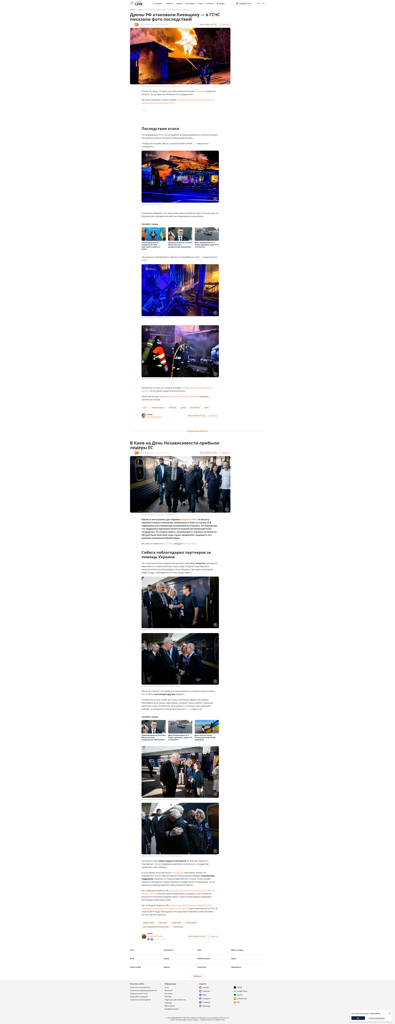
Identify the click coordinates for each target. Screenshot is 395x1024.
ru (258, 3)
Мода (233, 958)
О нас (167, 987)
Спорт (200, 3)
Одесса (167, 967)
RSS (238, 1002)
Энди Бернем (178, 927)
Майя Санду (176, 923)
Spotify (239, 995)
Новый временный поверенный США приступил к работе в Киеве (151, 245)
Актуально (168, 950)
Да (358, 1018)
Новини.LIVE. (189, 543)
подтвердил (178, 872)
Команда (168, 1003)
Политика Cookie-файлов (140, 1000)
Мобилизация (204, 958)
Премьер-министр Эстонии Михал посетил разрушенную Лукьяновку (180, 244)
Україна (159, 3)
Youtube (205, 987)
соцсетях (168, 543)
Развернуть (197, 976)
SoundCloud (242, 998)
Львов (166, 958)
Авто (132, 950)
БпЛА (206, 408)
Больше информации (377, 1018)
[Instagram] (148, 939)
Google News (242, 991)
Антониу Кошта (191, 923)
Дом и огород (237, 950)
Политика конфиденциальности (143, 990)
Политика (202, 967)
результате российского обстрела (182, 396)
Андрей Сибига (189, 519)
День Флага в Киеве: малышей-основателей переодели (205, 737)
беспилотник (195, 408)
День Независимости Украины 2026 (156, 927)
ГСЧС (145, 408)
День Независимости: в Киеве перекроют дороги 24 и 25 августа (207, 244)
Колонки (209, 3)
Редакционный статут (139, 993)
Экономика (190, 3)
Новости (169, 3)
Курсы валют (170, 1006)
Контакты (169, 993)
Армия (179, 3)
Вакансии (169, 990)
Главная (132, 10)
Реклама (168, 996)
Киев (140, 10)
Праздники (236, 967)
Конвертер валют (172, 1009)
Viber (204, 995)
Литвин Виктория (154, 936)
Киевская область (158, 408)
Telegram (206, 991)
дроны (183, 408)
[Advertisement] (179, 116)
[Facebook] (152, 939)
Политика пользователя (140, 987)
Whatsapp (206, 1006)
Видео (222, 3)
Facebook (206, 1002)
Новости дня (135, 967)
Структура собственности (175, 1000)
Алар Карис (163, 923)
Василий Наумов (154, 417)
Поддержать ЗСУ (245, 3)
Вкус (199, 950)
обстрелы (172, 408)
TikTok (239, 987)
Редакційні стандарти (139, 996)
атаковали (200, 91)
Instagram (206, 998)
